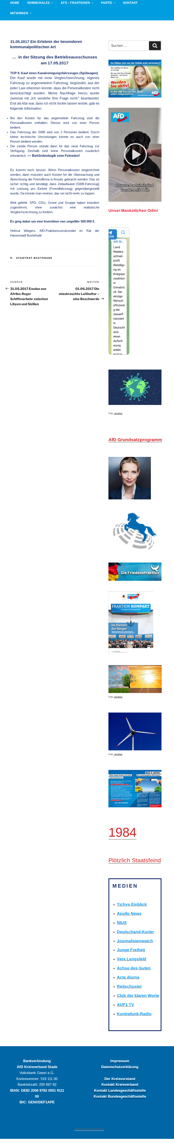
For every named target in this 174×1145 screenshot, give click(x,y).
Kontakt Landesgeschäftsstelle (120, 1090)
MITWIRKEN (19, 13)
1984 (122, 832)
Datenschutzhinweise (89, 1129)
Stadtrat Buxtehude (34, 257)
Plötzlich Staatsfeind (134, 860)
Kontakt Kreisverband (119, 1084)
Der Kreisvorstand (119, 1079)
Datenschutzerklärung (119, 1067)
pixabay (118, 413)
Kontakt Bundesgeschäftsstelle (120, 1096)
